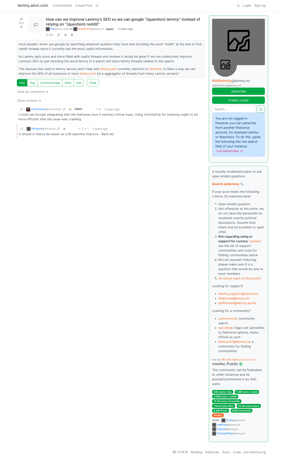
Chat (92, 83)
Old (78, 83)
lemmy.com (108, 69)
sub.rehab (225, 328)
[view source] (72, 34)
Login (247, 5)
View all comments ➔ (32, 92)
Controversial (50, 83)
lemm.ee (155, 69)
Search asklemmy (225, 184)
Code (237, 452)
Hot (22, 83)
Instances (212, 452)
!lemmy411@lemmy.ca (234, 342)
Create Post (83, 5)
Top (32, 83)
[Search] (238, 5)
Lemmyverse (227, 318)
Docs (226, 452)
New (68, 83)
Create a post (238, 100)
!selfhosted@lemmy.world (237, 303)
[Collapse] (21, 109)
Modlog (218, 415)
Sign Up (260, 5)
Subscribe (238, 91)
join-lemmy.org (255, 452)
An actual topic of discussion (239, 278)
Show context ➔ (29, 100)
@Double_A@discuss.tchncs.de (238, 359)
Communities (62, 5)
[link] (58, 34)
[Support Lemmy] (97, 5)
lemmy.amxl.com (33, 5)
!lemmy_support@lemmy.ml (238, 294)
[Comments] (35, 24)
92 (51, 34)
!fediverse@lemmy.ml (233, 298)
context (255, 241)
